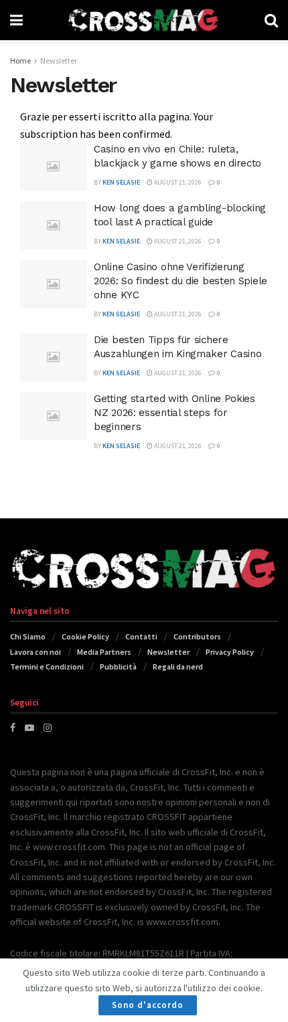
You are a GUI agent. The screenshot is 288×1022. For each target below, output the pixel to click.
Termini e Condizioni (47, 666)
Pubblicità (118, 666)
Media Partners (104, 652)
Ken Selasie (121, 182)
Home (20, 61)
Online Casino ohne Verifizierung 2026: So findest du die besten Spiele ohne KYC (180, 281)
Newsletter (58, 61)
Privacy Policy (230, 652)
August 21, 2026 (177, 182)
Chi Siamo (28, 636)
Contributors (197, 636)
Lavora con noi (35, 652)
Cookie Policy (85, 636)
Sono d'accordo (148, 1005)
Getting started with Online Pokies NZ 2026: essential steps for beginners (174, 413)
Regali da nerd (178, 666)
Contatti (141, 636)
